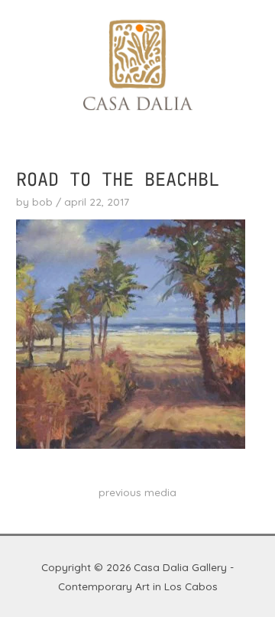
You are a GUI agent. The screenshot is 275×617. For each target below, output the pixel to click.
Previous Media (137, 491)
